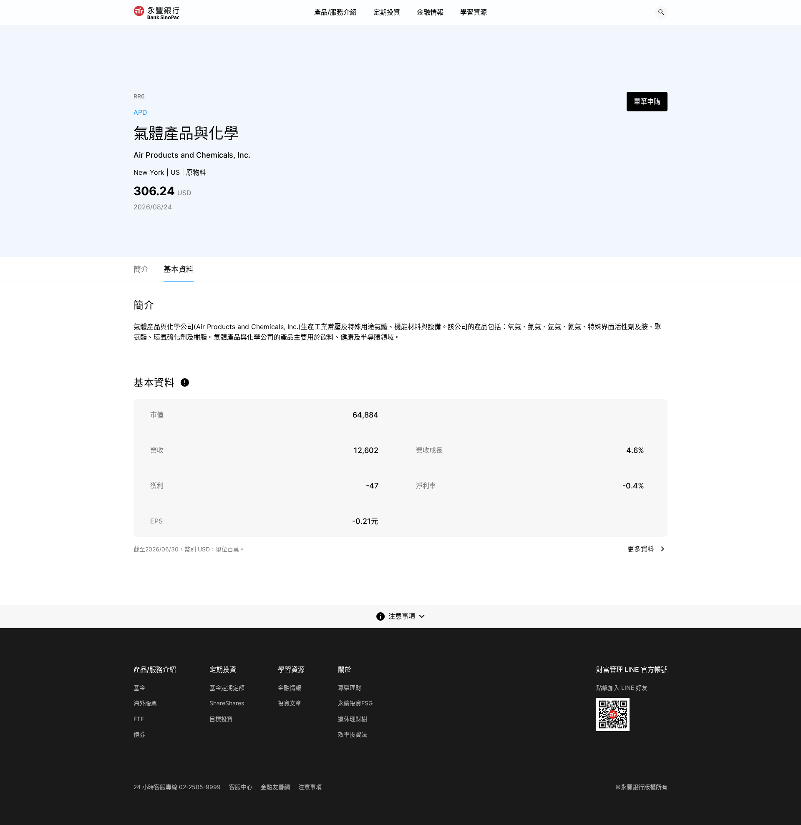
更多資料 (640, 549)
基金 (139, 687)
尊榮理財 (349, 687)
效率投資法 (352, 734)
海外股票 (145, 703)
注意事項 (310, 786)
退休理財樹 (352, 718)
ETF (139, 718)
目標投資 (221, 718)
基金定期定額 (226, 687)
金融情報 (430, 12)
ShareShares (226, 703)
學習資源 (473, 12)
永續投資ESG (355, 703)
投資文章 (289, 703)
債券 (139, 734)
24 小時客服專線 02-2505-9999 (177, 786)
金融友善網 (275, 786)
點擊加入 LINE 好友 (621, 687)
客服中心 (240, 786)
